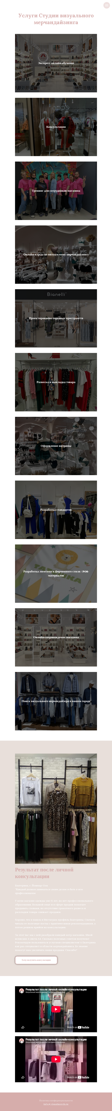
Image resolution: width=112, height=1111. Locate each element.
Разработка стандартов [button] (56, 510)
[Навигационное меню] (106, 5)
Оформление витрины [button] (56, 446)
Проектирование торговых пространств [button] (56, 318)
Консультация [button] (56, 127)
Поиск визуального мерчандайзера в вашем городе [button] (56, 701)
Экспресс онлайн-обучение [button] (56, 63)
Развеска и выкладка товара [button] (56, 382)
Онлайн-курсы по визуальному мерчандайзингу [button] (56, 254)
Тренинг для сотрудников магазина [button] (56, 191)
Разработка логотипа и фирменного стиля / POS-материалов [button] (56, 573)
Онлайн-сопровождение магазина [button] (56, 637)
